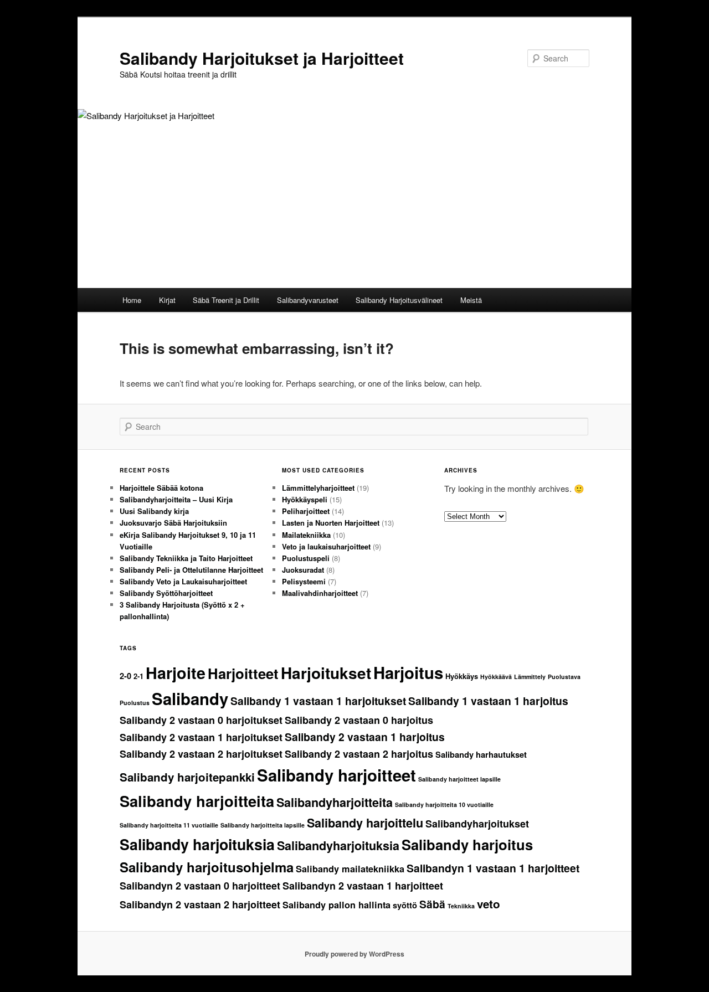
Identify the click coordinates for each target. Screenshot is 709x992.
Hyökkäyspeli (304, 499)
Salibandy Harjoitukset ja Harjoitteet (262, 58)
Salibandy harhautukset (481, 754)
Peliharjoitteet (306, 511)
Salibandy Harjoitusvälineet (399, 300)
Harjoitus (408, 672)
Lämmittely (530, 676)
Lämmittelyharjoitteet (318, 487)
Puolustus (135, 702)
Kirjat (167, 300)
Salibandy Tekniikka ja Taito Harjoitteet (186, 558)
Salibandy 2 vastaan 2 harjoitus (359, 754)
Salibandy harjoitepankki (187, 777)
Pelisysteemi (304, 581)
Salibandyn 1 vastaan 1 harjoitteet (493, 868)
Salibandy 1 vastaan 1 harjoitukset (318, 700)
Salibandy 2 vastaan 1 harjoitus (365, 736)
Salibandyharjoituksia (338, 845)
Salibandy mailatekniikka (350, 868)
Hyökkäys (461, 676)
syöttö (405, 905)
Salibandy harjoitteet (336, 775)
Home (131, 300)
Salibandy (190, 698)
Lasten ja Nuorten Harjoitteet (330, 522)
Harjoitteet (243, 673)
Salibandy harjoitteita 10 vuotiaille (444, 804)
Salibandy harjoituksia (197, 844)
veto (488, 904)
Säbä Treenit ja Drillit (226, 300)
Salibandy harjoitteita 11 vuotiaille (169, 825)
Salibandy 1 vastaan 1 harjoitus (488, 700)
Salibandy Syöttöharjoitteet (166, 593)
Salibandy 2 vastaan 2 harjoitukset (201, 754)
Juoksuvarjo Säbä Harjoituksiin (173, 522)
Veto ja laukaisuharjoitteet (326, 546)
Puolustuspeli (306, 558)
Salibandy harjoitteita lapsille (262, 825)
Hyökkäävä (496, 676)
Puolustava (564, 676)
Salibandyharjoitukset (477, 823)
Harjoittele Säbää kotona (161, 487)
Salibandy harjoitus (467, 844)
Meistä (471, 300)
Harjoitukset (326, 672)
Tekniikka (461, 906)
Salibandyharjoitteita (334, 802)
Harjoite (175, 672)
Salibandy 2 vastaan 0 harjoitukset (201, 720)
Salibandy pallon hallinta (336, 904)
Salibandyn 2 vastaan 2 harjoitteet (200, 904)
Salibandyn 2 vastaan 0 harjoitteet (200, 885)
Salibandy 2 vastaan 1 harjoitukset (201, 737)
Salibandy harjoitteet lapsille (459, 779)
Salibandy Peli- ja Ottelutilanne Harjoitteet (191, 569)
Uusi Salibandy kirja (154, 511)
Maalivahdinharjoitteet (320, 593)
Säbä (432, 904)
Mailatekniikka (306, 535)
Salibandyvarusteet (307, 300)
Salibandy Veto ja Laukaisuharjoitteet (183, 581)
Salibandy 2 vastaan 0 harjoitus (359, 720)
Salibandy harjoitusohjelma (207, 866)
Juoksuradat (303, 569)
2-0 (125, 676)
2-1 (138, 676)
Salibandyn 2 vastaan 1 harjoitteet (362, 885)
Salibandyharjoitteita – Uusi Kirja (176, 499)
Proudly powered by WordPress (354, 954)
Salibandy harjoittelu (365, 822)
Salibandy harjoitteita (197, 800)
